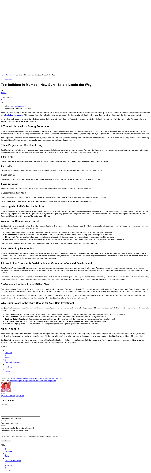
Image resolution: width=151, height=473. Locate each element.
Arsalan (3, 93)
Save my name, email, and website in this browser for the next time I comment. (31, 437)
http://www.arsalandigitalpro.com (12, 396)
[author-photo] (6, 391)
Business (9, 75)
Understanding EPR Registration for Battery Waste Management (32, 380)
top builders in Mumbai (14, 115)
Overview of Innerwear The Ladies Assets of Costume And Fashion (36, 378)
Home (3, 75)
